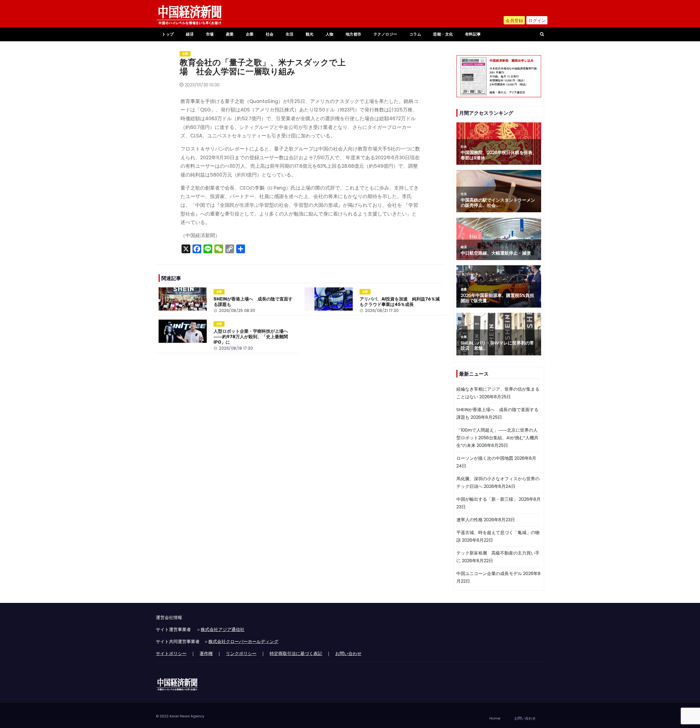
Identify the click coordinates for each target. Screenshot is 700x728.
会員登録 (514, 20)
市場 (210, 34)
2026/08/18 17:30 (236, 348)
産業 (230, 34)
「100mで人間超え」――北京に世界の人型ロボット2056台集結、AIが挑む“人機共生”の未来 (497, 438)
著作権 (206, 653)
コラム (415, 34)
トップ (168, 34)
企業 (250, 34)
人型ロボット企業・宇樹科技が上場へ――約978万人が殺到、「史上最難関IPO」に (251, 337)
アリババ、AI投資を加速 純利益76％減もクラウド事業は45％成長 (400, 301)
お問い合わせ (348, 653)
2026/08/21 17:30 (382, 310)
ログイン (537, 20)
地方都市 (353, 34)
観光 (310, 34)
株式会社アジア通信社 (222, 629)
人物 (330, 34)
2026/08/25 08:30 (237, 310)
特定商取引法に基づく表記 (296, 653)
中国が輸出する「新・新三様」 (487, 499)
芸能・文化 (443, 34)
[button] (542, 34)
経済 (190, 34)
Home (494, 718)
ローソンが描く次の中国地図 (484, 458)
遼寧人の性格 (469, 520)
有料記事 (473, 34)
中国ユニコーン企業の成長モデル (489, 573)
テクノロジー (385, 34)
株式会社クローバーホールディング (243, 641)
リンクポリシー (241, 653)
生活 (290, 34)
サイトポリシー (171, 653)
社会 (270, 34)
